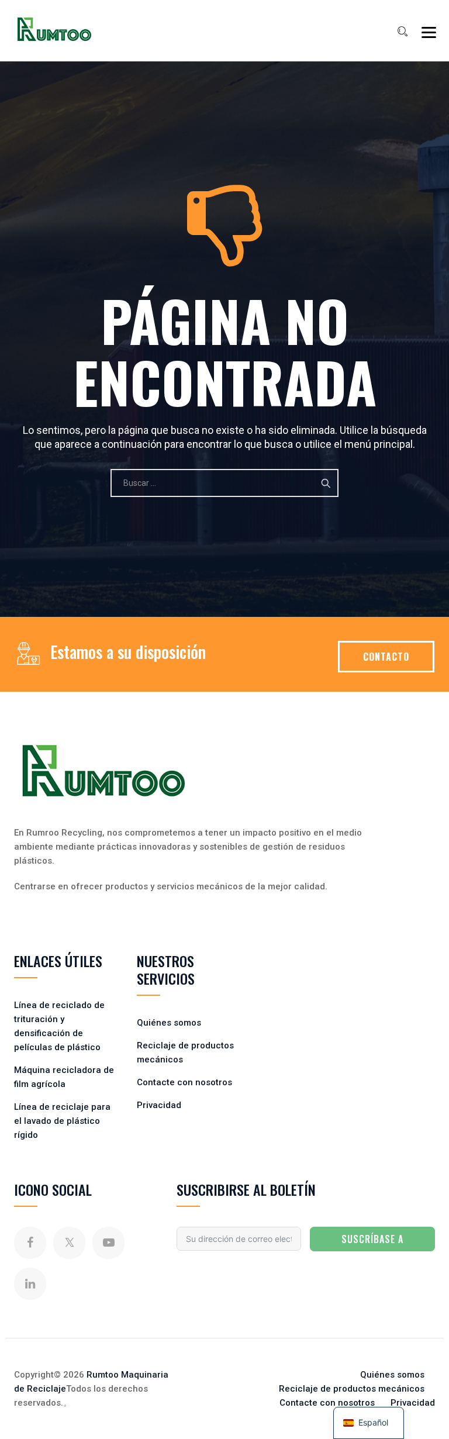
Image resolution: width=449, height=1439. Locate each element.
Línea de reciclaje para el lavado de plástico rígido (62, 1121)
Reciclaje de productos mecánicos (351, 1388)
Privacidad (159, 1105)
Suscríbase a (372, 1239)
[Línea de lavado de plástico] (54, 29)
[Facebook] (30, 1243)
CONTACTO (386, 657)
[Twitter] (69, 1243)
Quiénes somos (169, 1022)
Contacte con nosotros (184, 1082)
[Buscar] (402, 31)
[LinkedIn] (30, 1284)
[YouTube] (108, 1243)
